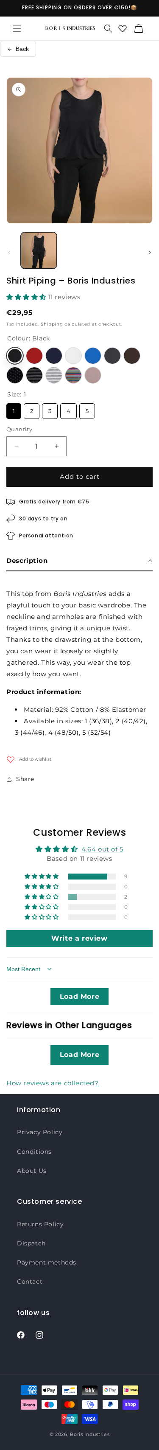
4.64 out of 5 (102, 849)
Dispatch (31, 1243)
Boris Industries (89, 1434)
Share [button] (25, 779)
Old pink (92, 375)
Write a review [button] (79, 938)
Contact (29, 1281)
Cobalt (92, 355)
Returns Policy (40, 1224)
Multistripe (73, 375)
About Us (32, 1171)
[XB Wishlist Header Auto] (122, 28)
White (73, 355)
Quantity (19, 429)
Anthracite (112, 355)
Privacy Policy (39, 1132)
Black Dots (14, 375)
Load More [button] (79, 996)
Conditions (34, 1151)
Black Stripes (34, 375)
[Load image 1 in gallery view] (39, 250)
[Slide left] (9, 252)
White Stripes (53, 375)
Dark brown (131, 355)
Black (14, 355)
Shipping (52, 324)
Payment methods (46, 1262)
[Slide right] (149, 252)
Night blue (53, 355)
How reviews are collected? (52, 1083)
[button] (17, 28)
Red (34, 355)
